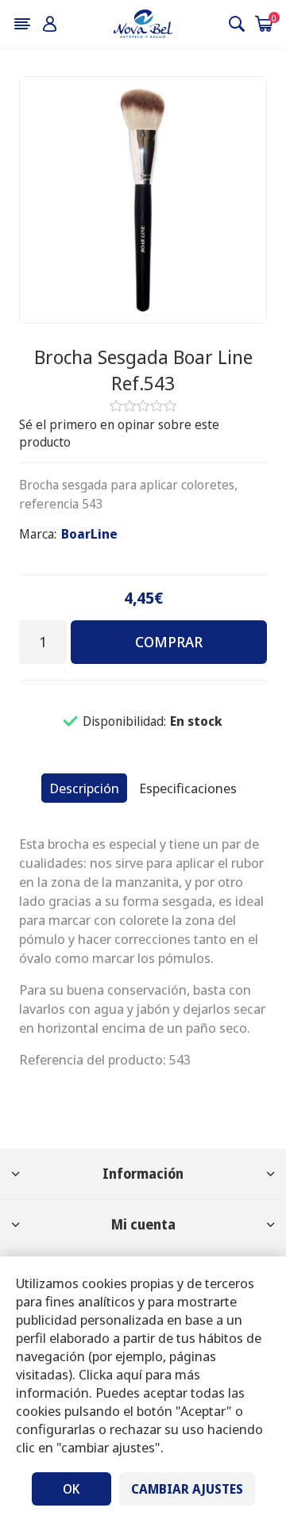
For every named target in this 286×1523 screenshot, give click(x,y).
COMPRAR (169, 641)
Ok (71, 1489)
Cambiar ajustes (187, 1489)
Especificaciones (188, 788)
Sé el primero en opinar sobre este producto (119, 433)
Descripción (84, 788)
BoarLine (89, 534)
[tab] (84, 788)
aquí (129, 1374)
